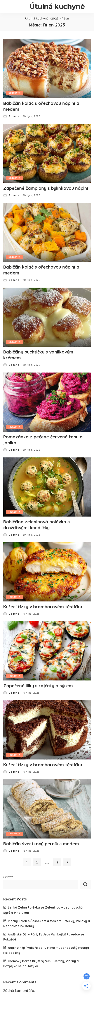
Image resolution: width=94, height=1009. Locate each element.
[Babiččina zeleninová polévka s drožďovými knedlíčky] (47, 487)
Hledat (8, 877)
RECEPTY (15, 93)
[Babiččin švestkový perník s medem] (47, 808)
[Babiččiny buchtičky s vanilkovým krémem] (47, 317)
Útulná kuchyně (57, 6)
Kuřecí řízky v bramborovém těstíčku (42, 606)
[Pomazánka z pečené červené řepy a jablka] (47, 402)
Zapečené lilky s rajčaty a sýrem (38, 685)
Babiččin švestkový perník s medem (41, 843)
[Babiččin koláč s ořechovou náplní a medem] (47, 68)
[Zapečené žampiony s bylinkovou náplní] (47, 153)
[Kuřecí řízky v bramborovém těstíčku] (47, 571)
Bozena (14, 116)
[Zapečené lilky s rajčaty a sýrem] (47, 650)
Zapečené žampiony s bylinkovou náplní (45, 188)
